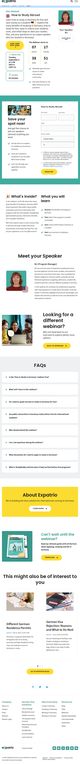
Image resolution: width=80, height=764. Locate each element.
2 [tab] (39, 666)
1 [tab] (37, 666)
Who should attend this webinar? (23, 430)
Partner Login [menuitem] (7, 719)
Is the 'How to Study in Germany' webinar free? (29, 377)
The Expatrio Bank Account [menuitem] (28, 719)
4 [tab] (42, 666)
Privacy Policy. (57, 166)
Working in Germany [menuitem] (49, 712)
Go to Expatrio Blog (40, 671)
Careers (14, 6)
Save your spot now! (15, 44)
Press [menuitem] (4, 712)
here (48, 159)
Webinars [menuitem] (65, 712)
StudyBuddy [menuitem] (26, 730)
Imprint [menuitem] (45, 758)
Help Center (6, 6)
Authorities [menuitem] (66, 723)
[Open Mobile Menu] (76, 1)
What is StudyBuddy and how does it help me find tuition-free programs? (40, 467)
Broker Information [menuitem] (49, 759)
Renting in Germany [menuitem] (49, 716)
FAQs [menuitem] (63, 709)
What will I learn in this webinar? (23, 389)
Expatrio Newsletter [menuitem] (69, 716)
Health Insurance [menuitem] (28, 715)
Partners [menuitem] (5, 716)
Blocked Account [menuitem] (28, 712)
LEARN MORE (38, 508)
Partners (21, 6)
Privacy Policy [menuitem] (68, 758)
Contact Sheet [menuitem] (27, 748)
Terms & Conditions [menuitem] (55, 758)
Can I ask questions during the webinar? (26, 442)
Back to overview (55, 346)
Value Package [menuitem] (27, 708)
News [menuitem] (64, 726)
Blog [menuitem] (63, 706)
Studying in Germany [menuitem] (49, 709)
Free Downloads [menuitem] (68, 719)
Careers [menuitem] (5, 709)
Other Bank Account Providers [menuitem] (29, 725)
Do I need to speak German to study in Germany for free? (33, 401)
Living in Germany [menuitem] (48, 706)
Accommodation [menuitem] (28, 733)
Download (50, 557)
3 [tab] (40, 666)
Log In (28, 6)
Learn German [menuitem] (27, 737)
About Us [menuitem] (5, 706)
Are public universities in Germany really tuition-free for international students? (39, 416)
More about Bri (66, 38)
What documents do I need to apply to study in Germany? (33, 454)
